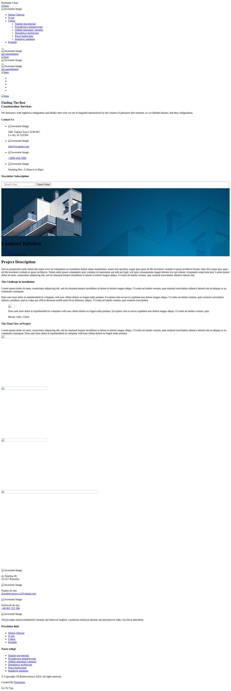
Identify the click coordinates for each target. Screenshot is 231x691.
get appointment (9, 54)
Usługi (11, 20)
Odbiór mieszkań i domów (29, 29)
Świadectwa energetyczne (29, 26)
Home (12, 251)
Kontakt (12, 42)
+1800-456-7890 (17, 158)
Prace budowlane (24, 36)
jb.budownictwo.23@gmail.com (18, 593)
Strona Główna (16, 14)
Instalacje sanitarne (25, 39)
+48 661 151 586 (10, 608)
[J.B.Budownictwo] (5, 5)
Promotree (19, 682)
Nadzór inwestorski (25, 23)
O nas (11, 17)
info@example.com (18, 146)
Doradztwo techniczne (27, 33)
